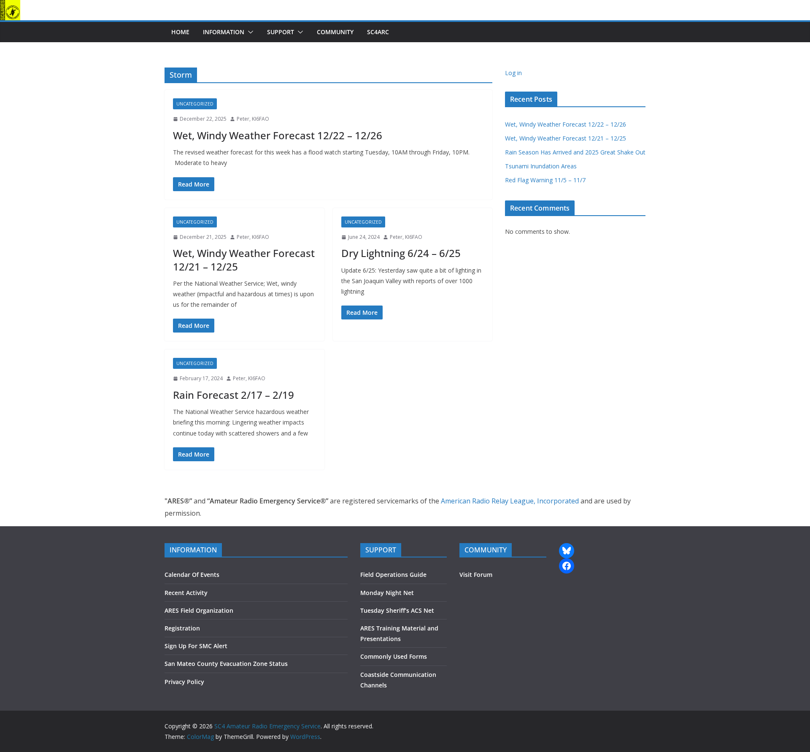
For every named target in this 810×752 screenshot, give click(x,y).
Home (180, 32)
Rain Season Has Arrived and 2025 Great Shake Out (575, 152)
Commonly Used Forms (393, 656)
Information (223, 32)
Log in (513, 73)
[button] (249, 32)
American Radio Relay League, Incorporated (510, 501)
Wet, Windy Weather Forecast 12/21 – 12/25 (244, 259)
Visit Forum (475, 575)
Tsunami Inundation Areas (541, 166)
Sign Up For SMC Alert (196, 646)
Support (280, 32)
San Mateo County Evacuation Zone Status (226, 664)
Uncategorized (194, 104)
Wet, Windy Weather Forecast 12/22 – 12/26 (277, 135)
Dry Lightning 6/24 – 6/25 (401, 253)
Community (335, 32)
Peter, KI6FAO (253, 118)
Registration (182, 628)
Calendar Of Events (192, 575)
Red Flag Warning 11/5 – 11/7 (545, 180)
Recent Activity (186, 593)
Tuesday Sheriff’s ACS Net (397, 610)
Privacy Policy (184, 682)
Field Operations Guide (393, 575)
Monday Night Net (387, 593)
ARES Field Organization (199, 610)
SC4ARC (378, 32)
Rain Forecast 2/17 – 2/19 (233, 395)
